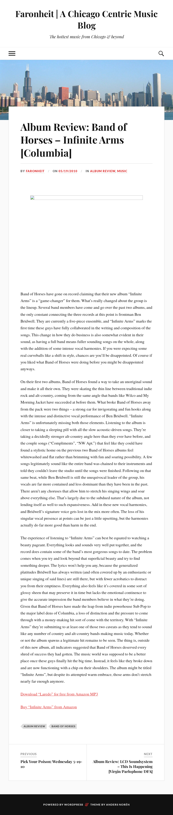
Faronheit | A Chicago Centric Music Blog (86, 19)
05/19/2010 (68, 171)
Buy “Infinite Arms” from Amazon (48, 706)
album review (102, 171)
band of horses (63, 726)
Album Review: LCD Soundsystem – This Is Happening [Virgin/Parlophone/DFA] (123, 766)
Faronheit (35, 171)
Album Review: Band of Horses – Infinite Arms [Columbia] (73, 139)
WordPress (73, 804)
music (122, 171)
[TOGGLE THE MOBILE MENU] (12, 53)
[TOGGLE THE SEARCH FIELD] (161, 53)
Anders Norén (118, 804)
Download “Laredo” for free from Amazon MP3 (59, 694)
